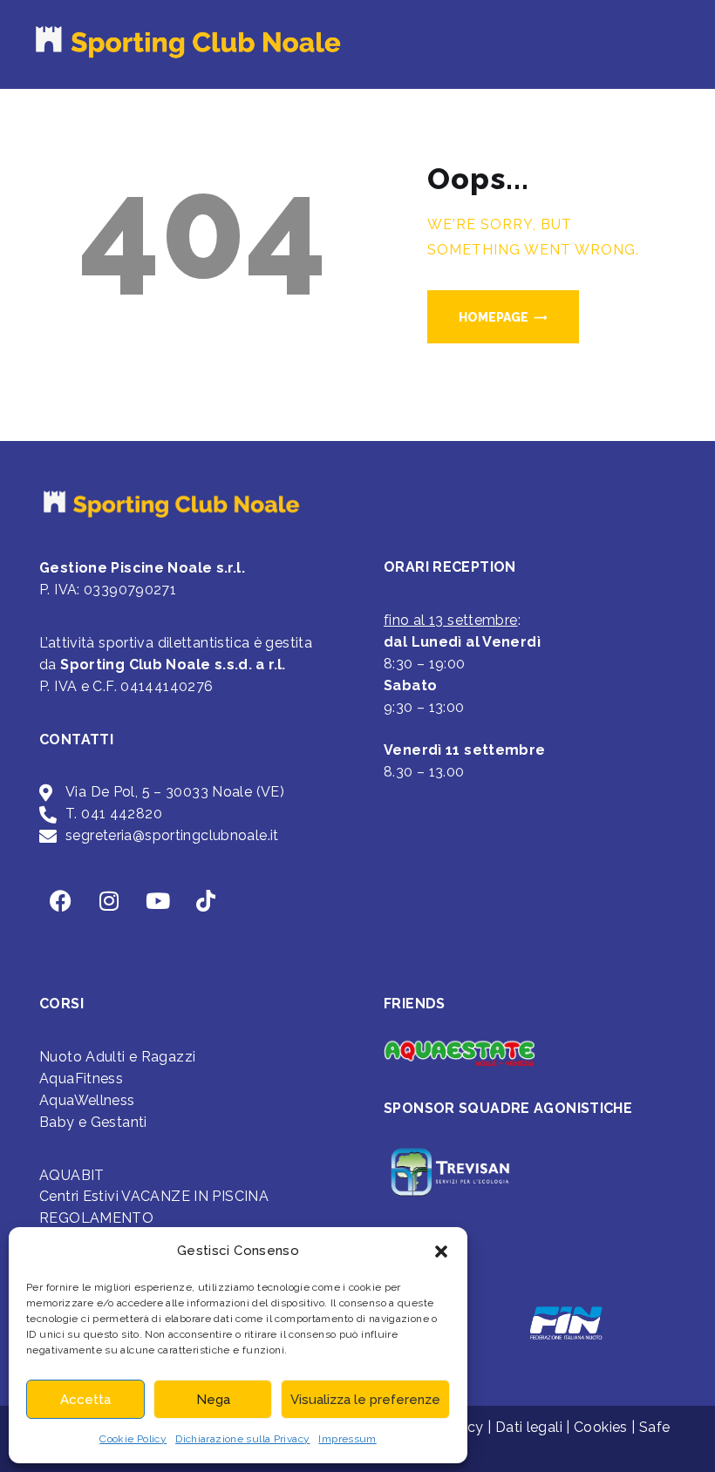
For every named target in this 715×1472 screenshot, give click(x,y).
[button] (441, 1251)
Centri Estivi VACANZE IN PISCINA (154, 1196)
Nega (213, 1400)
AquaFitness (81, 1078)
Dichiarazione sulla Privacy (242, 1439)
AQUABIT (72, 1175)
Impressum (347, 1439)
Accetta (85, 1400)
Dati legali (528, 1427)
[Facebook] (61, 900)
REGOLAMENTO (96, 1218)
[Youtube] (158, 900)
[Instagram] (109, 900)
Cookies (601, 1427)
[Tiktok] (206, 900)
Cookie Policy (133, 1439)
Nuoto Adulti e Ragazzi (117, 1056)
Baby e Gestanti (93, 1122)
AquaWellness (87, 1100)
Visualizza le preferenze (365, 1400)
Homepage (493, 317)
